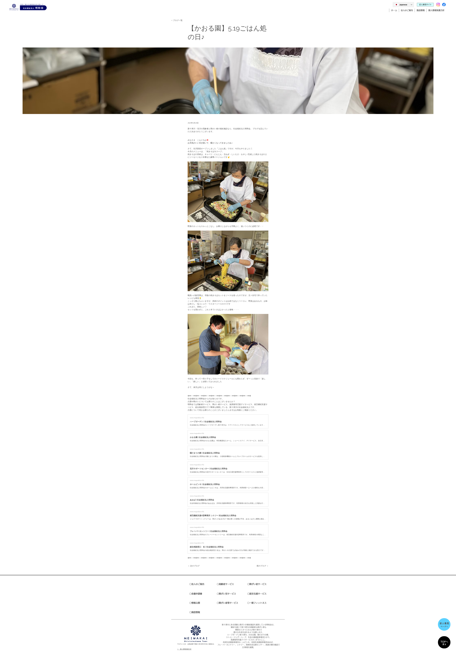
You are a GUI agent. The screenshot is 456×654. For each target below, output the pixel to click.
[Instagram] (438, 4)
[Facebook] (444, 4)
